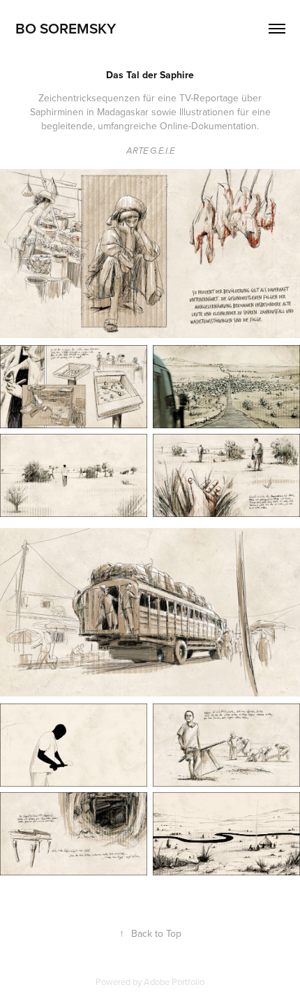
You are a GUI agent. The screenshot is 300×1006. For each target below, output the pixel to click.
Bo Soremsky (65, 27)
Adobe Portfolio (174, 981)
